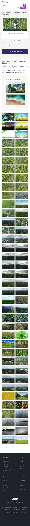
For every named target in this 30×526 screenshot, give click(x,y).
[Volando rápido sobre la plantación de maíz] (8, 335)
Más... (5, 490)
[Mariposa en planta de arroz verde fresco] (21, 353)
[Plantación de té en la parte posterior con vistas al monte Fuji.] (8, 344)
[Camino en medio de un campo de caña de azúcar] (8, 440)
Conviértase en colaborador (7, 469)
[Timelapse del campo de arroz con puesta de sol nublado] (21, 431)
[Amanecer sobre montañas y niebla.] (8, 126)
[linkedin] (21, 502)
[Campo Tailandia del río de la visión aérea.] (21, 414)
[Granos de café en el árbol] (21, 405)
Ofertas (22, 461)
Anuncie (22, 464)
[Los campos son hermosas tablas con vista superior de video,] (8, 204)
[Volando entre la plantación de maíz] (21, 396)
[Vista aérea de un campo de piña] (21, 195)
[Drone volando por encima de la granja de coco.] (8, 405)
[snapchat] (19, 502)
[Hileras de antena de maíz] (21, 204)
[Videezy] (5, 2)
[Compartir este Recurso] (17, 36)
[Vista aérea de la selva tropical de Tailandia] (8, 283)
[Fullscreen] (25, 30)
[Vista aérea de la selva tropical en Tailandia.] (8, 143)
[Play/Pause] (4, 30)
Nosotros (22, 480)
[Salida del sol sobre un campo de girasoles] (8, 326)
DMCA (22, 469)
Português (6, 485)
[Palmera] (21, 335)
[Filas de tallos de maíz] (8, 300)
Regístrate (23, 7)
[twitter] (11, 502)
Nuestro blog (22, 486)
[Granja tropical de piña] (21, 300)
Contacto (22, 489)
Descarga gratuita (16, 52)
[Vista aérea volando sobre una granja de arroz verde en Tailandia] (21, 309)
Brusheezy (6, 461)
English (5, 480)
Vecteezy (6, 464)
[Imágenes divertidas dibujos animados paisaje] (21, 126)
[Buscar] (24, 5)
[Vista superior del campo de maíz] (8, 318)
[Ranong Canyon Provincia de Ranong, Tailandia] (8, 414)
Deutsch (5, 487)
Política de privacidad (19, 512)
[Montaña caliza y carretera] (21, 326)
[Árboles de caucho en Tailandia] (21, 344)
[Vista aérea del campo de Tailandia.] (8, 248)
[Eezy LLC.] (15, 499)
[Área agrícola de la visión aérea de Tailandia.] (8, 370)
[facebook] (8, 502)
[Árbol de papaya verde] (8, 117)
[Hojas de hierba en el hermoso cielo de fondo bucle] (8, 134)
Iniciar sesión (16, 7)
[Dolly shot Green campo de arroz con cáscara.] (21, 440)
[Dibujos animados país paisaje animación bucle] (21, 117)
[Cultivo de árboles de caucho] (8, 353)
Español (5, 483)
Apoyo (22, 466)
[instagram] (16, 502)
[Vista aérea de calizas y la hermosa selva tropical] (8, 309)
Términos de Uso (8, 512)
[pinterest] (13, 502)
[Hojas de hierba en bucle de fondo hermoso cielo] (21, 134)
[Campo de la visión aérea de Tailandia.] (8, 213)
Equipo (22, 483)
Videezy (5, 466)
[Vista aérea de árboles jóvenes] (8, 396)
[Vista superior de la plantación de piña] (21, 361)
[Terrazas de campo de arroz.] (8, 361)
